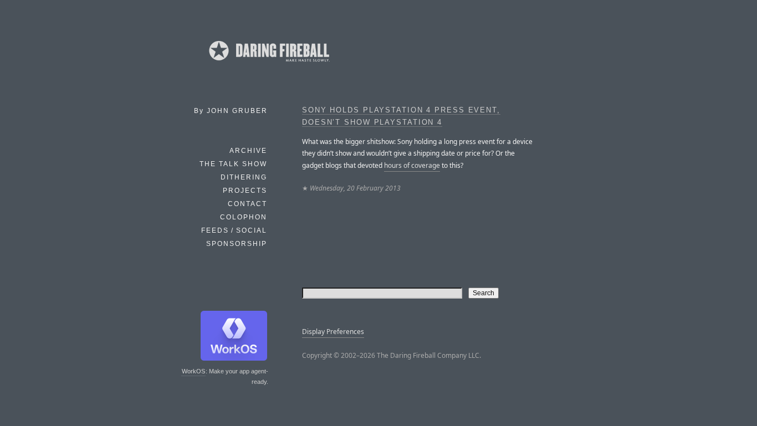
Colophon (243, 217)
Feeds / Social (234, 230)
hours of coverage (412, 165)
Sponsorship (236, 244)
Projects (245, 190)
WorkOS (193, 371)
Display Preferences (333, 331)
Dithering (244, 177)
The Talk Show (233, 164)
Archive (248, 151)
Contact (247, 204)
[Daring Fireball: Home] (268, 64)
